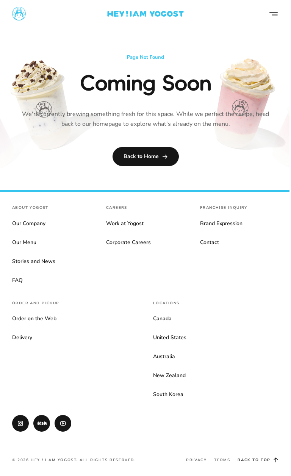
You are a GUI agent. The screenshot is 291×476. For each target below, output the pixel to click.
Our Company (28, 223)
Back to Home (141, 156)
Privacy (196, 460)
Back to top (254, 460)
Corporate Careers (128, 242)
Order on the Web (34, 318)
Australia (164, 356)
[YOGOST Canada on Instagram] (20, 423)
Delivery (22, 337)
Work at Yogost (125, 223)
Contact (209, 242)
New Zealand (169, 375)
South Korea (168, 394)
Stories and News (33, 261)
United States (169, 337)
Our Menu (24, 242)
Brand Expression (221, 223)
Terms (222, 460)
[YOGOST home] (145, 13)
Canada (162, 318)
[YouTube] (63, 423)
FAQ (17, 280)
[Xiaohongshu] (41, 423)
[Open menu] (273, 13)
